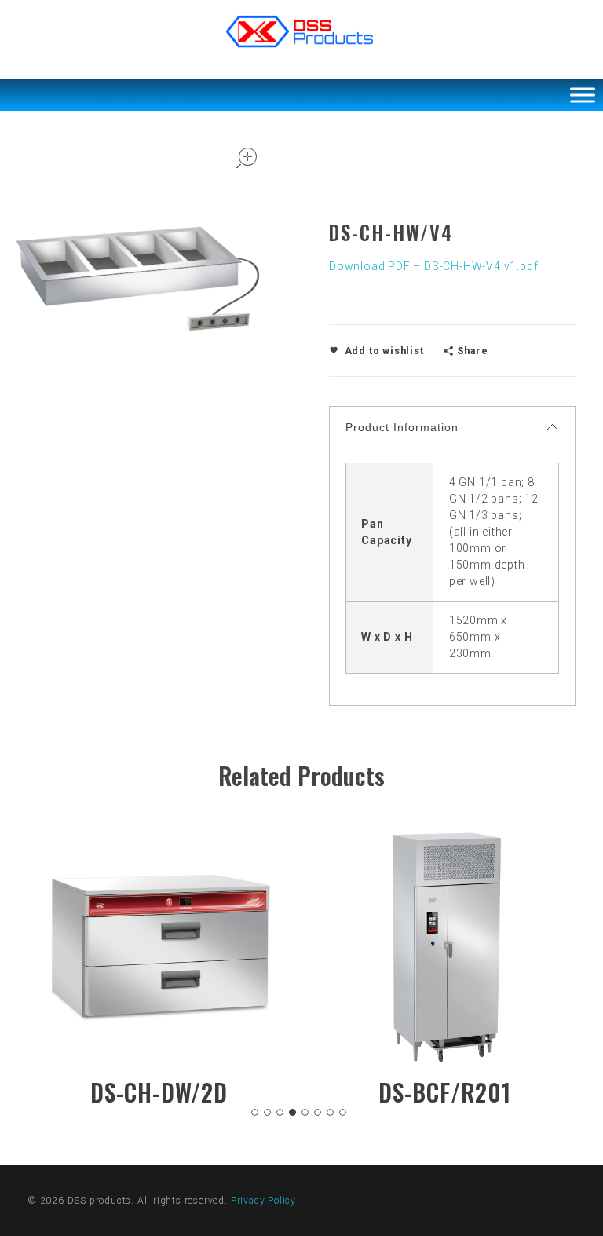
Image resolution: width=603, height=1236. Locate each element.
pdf (529, 266)
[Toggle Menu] (582, 94)
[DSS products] (301, 31)
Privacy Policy (263, 1200)
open (246, 157)
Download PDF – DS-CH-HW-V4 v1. (424, 266)
